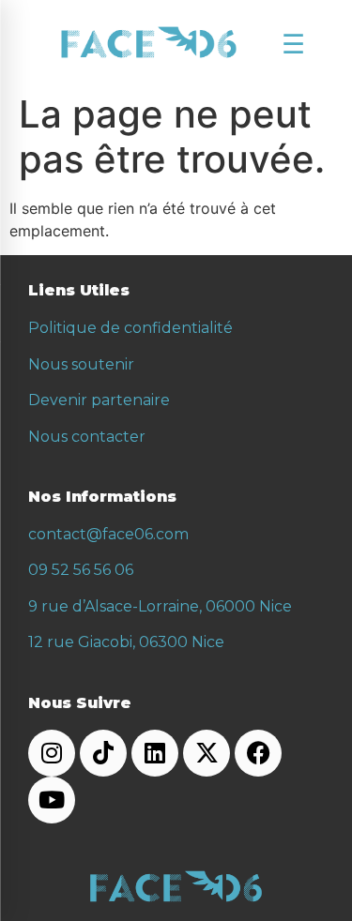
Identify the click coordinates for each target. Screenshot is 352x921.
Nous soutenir (81, 364)
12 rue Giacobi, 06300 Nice (126, 642)
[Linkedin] (154, 753)
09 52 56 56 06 (80, 570)
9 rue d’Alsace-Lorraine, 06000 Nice (160, 606)
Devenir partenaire (99, 400)
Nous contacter (86, 436)
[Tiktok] (103, 753)
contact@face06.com (108, 534)
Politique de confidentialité (130, 328)
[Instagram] (51, 753)
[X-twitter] (206, 753)
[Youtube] (51, 800)
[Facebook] (258, 753)
